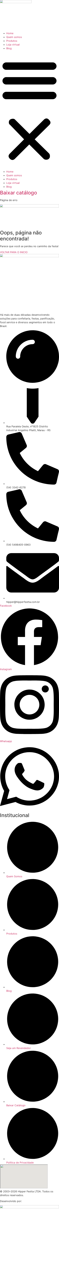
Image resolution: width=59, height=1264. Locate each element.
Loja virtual (13, 44)
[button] (29, 110)
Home (9, 33)
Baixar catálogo (18, 193)
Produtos (11, 40)
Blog (9, 48)
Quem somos (14, 37)
